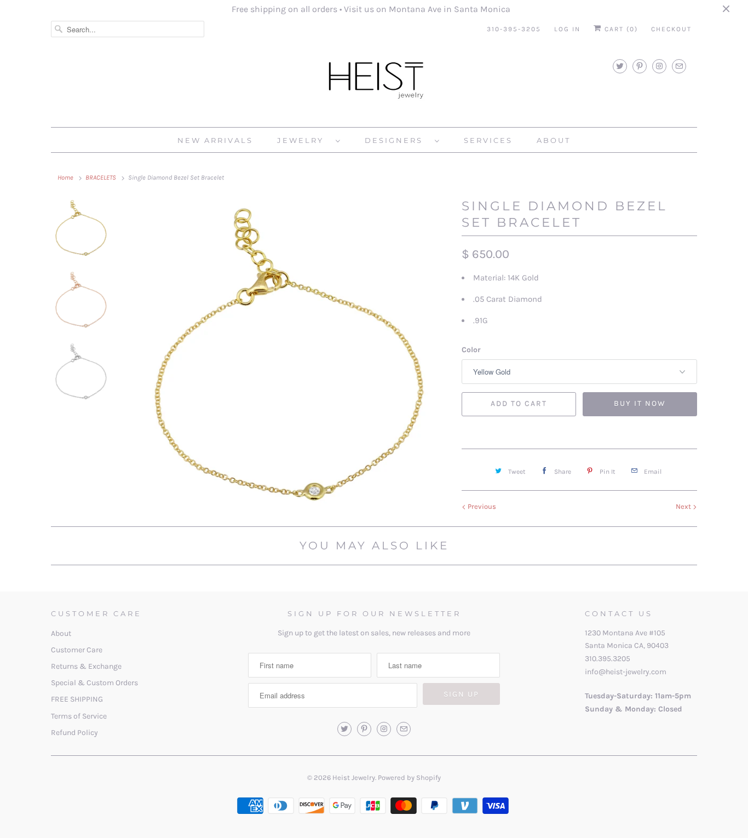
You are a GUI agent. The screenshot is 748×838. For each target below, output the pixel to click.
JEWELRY (303, 140)
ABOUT (554, 140)
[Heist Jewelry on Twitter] (620, 66)
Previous (481, 506)
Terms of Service (79, 716)
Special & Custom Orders (94, 682)
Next (684, 506)
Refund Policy (74, 732)
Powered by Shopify (409, 777)
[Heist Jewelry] (374, 82)
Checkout (671, 29)
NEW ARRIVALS (215, 140)
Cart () (620, 29)
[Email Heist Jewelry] (679, 66)
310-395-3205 (514, 29)
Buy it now (640, 403)
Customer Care (76, 650)
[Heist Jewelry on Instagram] (659, 66)
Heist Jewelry (353, 777)
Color (471, 349)
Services (488, 140)
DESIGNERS (397, 140)
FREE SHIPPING (77, 699)
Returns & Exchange (86, 666)
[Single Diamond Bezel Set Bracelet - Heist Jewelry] (291, 358)
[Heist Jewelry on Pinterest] (639, 66)
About (61, 633)
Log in (567, 29)
